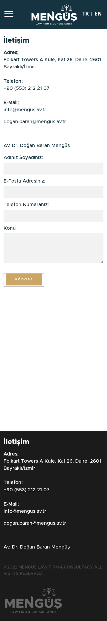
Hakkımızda (45, 208)
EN (41, 290)
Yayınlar (40, 251)
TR (27, 290)
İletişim (37, 265)
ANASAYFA (42, 193)
